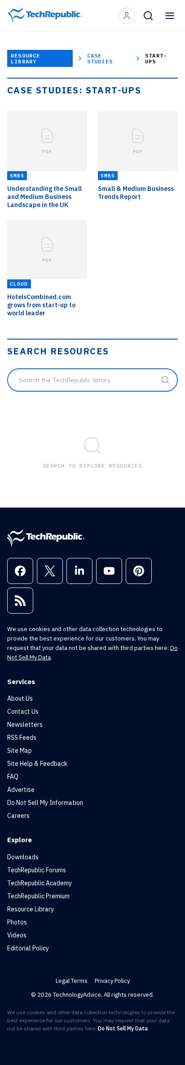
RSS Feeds (21, 738)
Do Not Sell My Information (45, 803)
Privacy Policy (112, 981)
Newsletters (25, 724)
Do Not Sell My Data (123, 1028)
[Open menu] (170, 16)
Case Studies (100, 58)
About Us (20, 698)
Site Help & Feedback (37, 764)
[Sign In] (127, 16)
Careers (18, 816)
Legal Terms (72, 981)
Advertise (21, 790)
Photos (17, 922)
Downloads (23, 857)
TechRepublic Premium (38, 896)
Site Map (19, 751)
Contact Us (23, 711)
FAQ (12, 777)
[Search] (148, 16)
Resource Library (25, 58)
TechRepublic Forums (36, 870)
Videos (16, 935)
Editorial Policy (28, 948)
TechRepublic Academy (39, 883)
